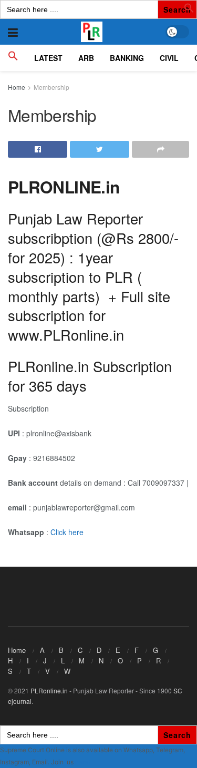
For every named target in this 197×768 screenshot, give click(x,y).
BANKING (127, 58)
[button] (189, 10)
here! (82, 762)
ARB (86, 58)
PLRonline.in (49, 690)
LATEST (48, 58)
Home (16, 87)
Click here (67, 532)
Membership (51, 87)
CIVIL (169, 58)
